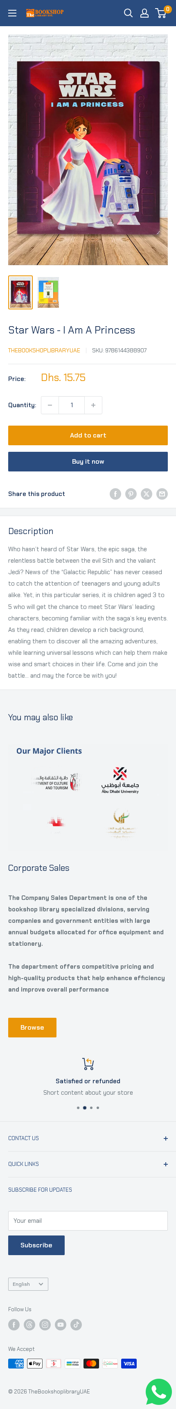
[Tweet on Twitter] (146, 494)
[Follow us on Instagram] (45, 1324)
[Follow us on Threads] (29, 1324)
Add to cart (88, 435)
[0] (161, 13)
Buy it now (88, 461)
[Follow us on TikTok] (76, 1324)
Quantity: (22, 405)
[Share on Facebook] (115, 494)
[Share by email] (162, 494)
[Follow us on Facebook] (14, 1324)
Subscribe (36, 1245)
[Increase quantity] (93, 405)
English (21, 1283)
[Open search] (128, 13)
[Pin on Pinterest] (131, 494)
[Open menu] (12, 13)
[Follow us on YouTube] (60, 1324)
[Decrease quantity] (50, 405)
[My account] (144, 13)
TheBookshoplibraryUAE (44, 350)
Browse (32, 1027)
